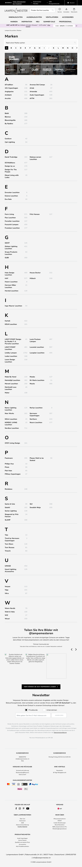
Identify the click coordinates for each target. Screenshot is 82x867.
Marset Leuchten (11, 383)
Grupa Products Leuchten (11, 253)
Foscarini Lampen (11, 224)
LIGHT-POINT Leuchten (10, 348)
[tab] (22, 757)
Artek (32, 88)
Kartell (7, 321)
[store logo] (16, 10)
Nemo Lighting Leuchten (10, 409)
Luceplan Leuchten (37, 353)
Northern (33, 419)
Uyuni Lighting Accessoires (10, 570)
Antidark (8, 95)
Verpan (7, 586)
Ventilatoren (52, 17)
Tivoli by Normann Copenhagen (12, 539)
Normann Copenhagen (34, 414)
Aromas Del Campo (37, 85)
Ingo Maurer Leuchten (13, 306)
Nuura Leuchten (36, 422)
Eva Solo (8, 199)
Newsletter (59, 770)
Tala (6, 535)
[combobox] (42, 10)
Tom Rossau (9, 547)
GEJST (7, 243)
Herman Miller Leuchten (10, 286)
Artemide (33, 91)
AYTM (32, 98)
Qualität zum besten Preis (22, 842)
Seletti (7, 507)
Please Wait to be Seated (37, 459)
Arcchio (8, 98)
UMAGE (8, 566)
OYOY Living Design (12, 443)
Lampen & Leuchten (10, 30)
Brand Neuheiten (59, 824)
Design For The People (11, 170)
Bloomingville (10, 120)
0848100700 (22, 757)
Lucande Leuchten (37, 347)
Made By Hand (10, 377)
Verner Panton (22, 840)
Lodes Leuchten (11, 356)
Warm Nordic (10, 608)
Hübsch (33, 278)
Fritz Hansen (35, 214)
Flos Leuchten (10, 217)
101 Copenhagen (11, 88)
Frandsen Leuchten (12, 228)
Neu (37, 22)
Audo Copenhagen (37, 95)
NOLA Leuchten (11, 419)
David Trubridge (11, 157)
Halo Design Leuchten (9, 274)
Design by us (10, 166)
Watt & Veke (10, 612)
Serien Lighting (11, 511)
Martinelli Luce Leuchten (10, 388)
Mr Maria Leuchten (37, 380)
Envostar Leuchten (12, 192)
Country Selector (22, 826)
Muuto (32, 383)
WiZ (6, 615)
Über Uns (22, 818)
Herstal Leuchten (11, 291)
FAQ (22, 761)
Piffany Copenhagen (12, 474)
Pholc (7, 467)
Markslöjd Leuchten (12, 380)
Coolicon (8, 138)
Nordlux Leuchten (12, 428)
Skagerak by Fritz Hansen (11, 515)
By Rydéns (9, 123)
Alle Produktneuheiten (22, 846)
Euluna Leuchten (11, 196)
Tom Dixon (9, 544)
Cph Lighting (10, 142)
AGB (22, 823)
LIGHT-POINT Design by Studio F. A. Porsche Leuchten (13, 341)
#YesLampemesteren (60, 818)
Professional (65, 22)
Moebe (32, 377)
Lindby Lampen (11, 353)
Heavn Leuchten (11, 282)
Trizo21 (8, 551)
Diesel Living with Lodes (12, 176)
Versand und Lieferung (22, 770)
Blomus (8, 117)
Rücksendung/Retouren (22, 772)
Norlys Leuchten (36, 408)
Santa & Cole (10, 504)
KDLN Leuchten (11, 324)
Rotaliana (8, 489)
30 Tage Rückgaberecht (59, 772)
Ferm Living (9, 214)
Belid (7, 113)
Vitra (7, 593)
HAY (6, 278)
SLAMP (7, 520)
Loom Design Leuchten (10, 360)
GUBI (7, 257)
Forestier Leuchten (12, 221)
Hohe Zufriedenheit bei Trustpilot (19, 3)
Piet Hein (8, 470)
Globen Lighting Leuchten (11, 247)
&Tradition (9, 85)
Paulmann (9, 458)
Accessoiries (22, 844)
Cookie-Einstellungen (60, 823)
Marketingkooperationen (60, 828)
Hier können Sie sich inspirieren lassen (40, 687)
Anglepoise (9, 91)
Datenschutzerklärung (60, 732)
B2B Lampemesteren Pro (59, 826)
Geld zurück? (22, 774)
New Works (9, 413)
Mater (7, 393)
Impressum (22, 820)
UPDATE (64, 26)
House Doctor (35, 273)
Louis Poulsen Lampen (35, 340)
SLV (31, 504)
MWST (60, 820)
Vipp (6, 590)
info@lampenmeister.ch (22, 759)
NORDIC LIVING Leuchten (11, 423)
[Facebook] (16, 808)
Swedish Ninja (35, 507)
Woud (7, 618)
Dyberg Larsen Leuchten (35, 158)
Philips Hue (9, 464)
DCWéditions (10, 163)
